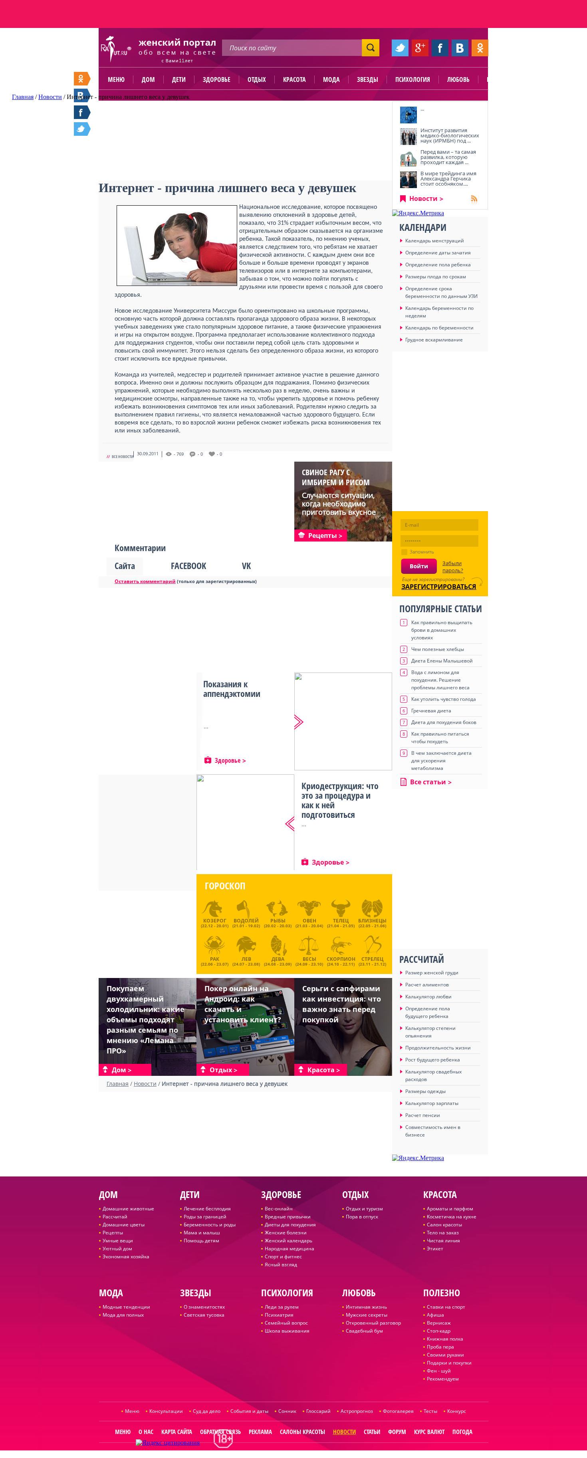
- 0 (200, 454)
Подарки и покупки (449, 1362)
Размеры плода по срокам (435, 276)
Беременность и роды (210, 1224)
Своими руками (445, 1354)
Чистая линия (443, 1240)
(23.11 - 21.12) (372, 960)
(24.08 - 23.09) (278, 960)
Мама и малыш (202, 1232)
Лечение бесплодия (207, 1208)
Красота (294, 79)
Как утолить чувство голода (443, 699)
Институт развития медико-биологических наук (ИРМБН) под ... (449, 135)
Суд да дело (206, 1411)
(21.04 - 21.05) (341, 922)
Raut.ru (267, 1454)
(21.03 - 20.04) (309, 922)
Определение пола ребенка (438, 264)
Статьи (372, 1432)
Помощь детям (201, 1240)
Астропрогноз (357, 1411)
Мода (331, 79)
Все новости (122, 456)
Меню (116, 79)
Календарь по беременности (439, 327)
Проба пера (440, 1346)
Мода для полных (123, 1314)
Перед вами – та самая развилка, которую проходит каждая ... (448, 157)
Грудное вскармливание (434, 339)
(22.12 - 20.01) (214, 922)
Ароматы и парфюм (450, 1208)
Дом (148, 79)
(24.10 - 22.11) (341, 960)
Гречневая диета (431, 710)
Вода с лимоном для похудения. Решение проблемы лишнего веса (440, 680)
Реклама (260, 1432)
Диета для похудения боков (443, 722)
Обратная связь (220, 1432)
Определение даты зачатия (438, 252)
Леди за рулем (282, 1306)
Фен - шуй (439, 1370)
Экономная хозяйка (126, 1256)
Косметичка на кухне (451, 1216)
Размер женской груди (431, 972)
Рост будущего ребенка (432, 1059)
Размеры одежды (425, 1091)
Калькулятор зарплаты (431, 1103)
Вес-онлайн (279, 1208)
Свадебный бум (364, 1330)
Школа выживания (287, 1330)
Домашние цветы (124, 1224)
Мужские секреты (366, 1314)
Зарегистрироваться (438, 586)
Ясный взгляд (281, 1264)
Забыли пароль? (452, 566)
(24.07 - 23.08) (246, 960)
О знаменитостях (204, 1306)
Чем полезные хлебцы (437, 649)
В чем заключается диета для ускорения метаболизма (441, 761)
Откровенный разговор (373, 1322)
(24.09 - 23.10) (309, 960)
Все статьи (428, 782)
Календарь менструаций (434, 240)
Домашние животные (128, 1208)
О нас (146, 1432)
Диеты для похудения (290, 1224)
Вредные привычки (288, 1216)
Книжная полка (445, 1338)
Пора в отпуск (362, 1216)
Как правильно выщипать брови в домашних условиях (441, 630)
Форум (397, 1432)
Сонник (287, 1411)
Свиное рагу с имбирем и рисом (336, 477)
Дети (179, 79)
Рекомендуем (443, 1378)
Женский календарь (288, 1240)
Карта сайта (176, 1432)
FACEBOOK (188, 565)
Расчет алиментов (427, 984)
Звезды (367, 79)
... (422, 108)
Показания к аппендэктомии (231, 688)
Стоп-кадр (438, 1330)
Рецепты (113, 1232)
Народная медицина (289, 1248)
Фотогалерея (398, 1411)
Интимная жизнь (366, 1306)
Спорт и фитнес (283, 1256)
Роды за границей (205, 1216)
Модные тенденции (126, 1306)
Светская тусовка (204, 1314)
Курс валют (429, 1432)
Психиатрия (279, 1314)
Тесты (430, 1411)
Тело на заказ (443, 1232)
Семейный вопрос (286, 1322)
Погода (462, 1432)
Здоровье (216, 79)
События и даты (249, 1411)
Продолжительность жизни (438, 1047)
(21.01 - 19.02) (246, 922)
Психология (412, 79)
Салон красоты (444, 1224)
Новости (423, 198)
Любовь (458, 79)
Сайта (125, 565)
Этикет (435, 1248)
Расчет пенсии (422, 1115)
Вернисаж (439, 1322)
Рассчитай (115, 1216)
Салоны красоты (302, 1432)
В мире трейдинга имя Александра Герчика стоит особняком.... (448, 178)
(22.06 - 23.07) (214, 960)
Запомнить (422, 551)
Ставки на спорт (446, 1306)
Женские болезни (286, 1232)
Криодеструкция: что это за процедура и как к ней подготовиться (340, 800)
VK (246, 565)
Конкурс (456, 1411)
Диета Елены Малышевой (442, 660)
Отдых (257, 79)
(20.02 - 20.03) (278, 922)
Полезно (499, 79)
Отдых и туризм (364, 1208)
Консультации (166, 1411)
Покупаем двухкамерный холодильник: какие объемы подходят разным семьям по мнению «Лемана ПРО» (145, 1019)
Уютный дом (117, 1248)
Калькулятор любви (428, 996)
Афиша (435, 1314)
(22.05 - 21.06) (372, 922)
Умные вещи (118, 1240)
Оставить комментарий (145, 581)
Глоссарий (318, 1411)
